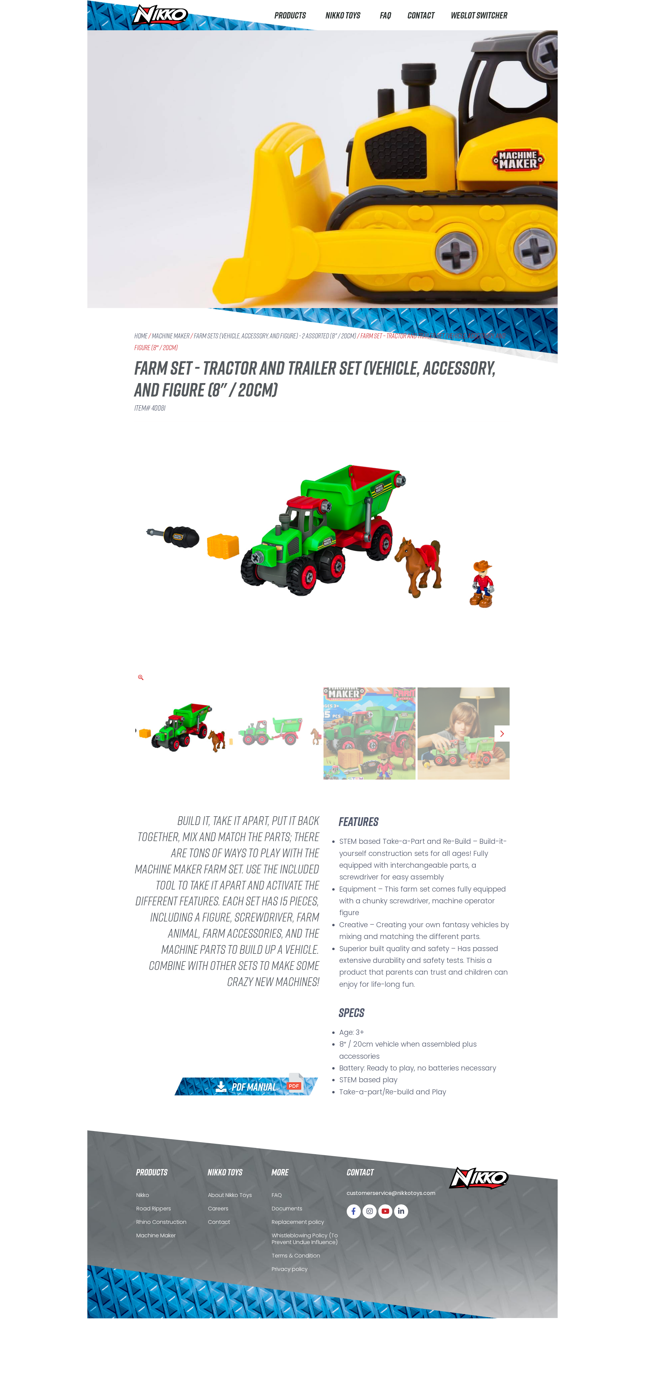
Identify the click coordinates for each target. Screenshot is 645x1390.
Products (290, 15)
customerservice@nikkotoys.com (391, 1193)
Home (140, 336)
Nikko (142, 1195)
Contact (420, 15)
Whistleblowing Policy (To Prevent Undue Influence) (305, 1239)
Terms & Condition (296, 1256)
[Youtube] (385, 1211)
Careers (218, 1208)
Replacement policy (298, 1222)
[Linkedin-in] (401, 1211)
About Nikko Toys (230, 1195)
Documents (287, 1208)
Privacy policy (290, 1269)
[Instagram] (369, 1211)
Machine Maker (170, 336)
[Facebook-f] (354, 1211)
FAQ (385, 15)
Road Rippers (153, 1208)
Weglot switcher (479, 15)
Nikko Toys (343, 15)
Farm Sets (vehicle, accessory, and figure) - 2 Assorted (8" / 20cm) (275, 336)
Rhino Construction (161, 1222)
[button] (259, 1085)
